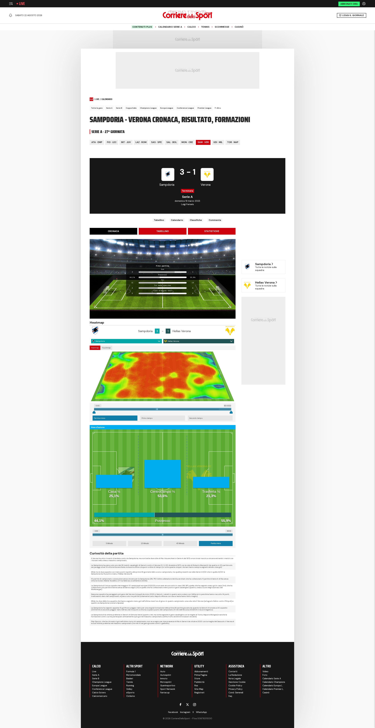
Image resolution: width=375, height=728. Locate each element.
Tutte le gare (97, 108)
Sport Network (167, 689)
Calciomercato (99, 696)
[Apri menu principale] (11, 4)
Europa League (166, 108)
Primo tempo (147, 418)
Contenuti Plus (142, 26)
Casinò (239, 27)
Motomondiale (133, 675)
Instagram (185, 712)
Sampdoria (100, 341)
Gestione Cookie (237, 682)
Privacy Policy (235, 689)
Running (130, 685)
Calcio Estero (99, 692)
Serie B (119, 108)
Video (265, 671)
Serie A (109, 108)
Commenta (215, 220)
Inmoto (163, 678)
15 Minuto (145, 543)
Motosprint (166, 682)
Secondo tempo (196, 418)
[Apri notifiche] (10, 15)
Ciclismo (130, 696)
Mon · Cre (187, 142)
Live (22, 4)
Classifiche (196, 220)
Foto (264, 675)
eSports (130, 692)
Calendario (177, 220)
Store (197, 678)
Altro (219, 108)
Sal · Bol (171, 142)
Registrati (199, 692)
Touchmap (106, 348)
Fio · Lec (111, 142)
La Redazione (235, 675)
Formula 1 (130, 671)
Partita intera (99, 418)
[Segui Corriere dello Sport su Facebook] (180, 704)
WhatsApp (201, 712)
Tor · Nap (232, 142)
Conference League (185, 108)
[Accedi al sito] (364, 4)
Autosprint (165, 675)
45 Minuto (180, 543)
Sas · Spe (156, 142)
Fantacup (165, 692)
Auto (162, 671)
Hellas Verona (173, 341)
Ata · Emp (96, 142)
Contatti (233, 671)
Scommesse (222, 27)
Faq (230, 696)
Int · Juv (126, 142)
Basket (129, 678)
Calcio (191, 27)
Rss (196, 685)
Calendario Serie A (170, 27)
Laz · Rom (140, 142)
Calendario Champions (273, 682)
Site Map (198, 689)
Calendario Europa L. (272, 685)
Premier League (204, 108)
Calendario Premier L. (273, 689)
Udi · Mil (218, 142)
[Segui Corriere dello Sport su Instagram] (194, 704)
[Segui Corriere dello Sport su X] (187, 704)
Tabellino (159, 220)
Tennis (205, 27)
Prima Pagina (200, 675)
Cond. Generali (236, 692)
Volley (129, 689)
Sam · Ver (203, 142)
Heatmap (95, 348)
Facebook (173, 712)
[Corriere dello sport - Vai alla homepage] (187, 15)
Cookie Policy (235, 685)
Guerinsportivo (167, 685)
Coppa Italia (131, 108)
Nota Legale (235, 678)
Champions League (148, 108)
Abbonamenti (201, 671)
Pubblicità (199, 682)
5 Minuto (109, 543)
